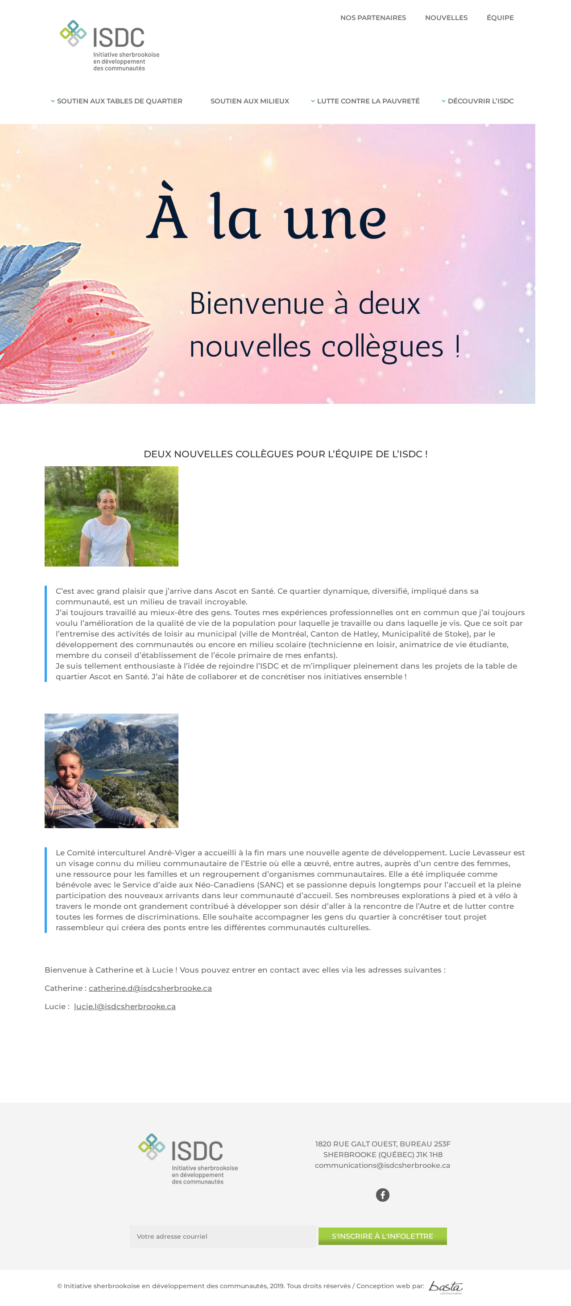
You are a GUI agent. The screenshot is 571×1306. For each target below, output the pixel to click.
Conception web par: (390, 1286)
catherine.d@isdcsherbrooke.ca (150, 988)
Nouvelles (446, 18)
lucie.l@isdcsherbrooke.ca (125, 1006)
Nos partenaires (373, 18)
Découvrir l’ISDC (481, 101)
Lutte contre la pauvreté (368, 101)
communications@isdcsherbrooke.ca (383, 1165)
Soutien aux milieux (250, 101)
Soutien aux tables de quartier (119, 101)
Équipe (500, 18)
